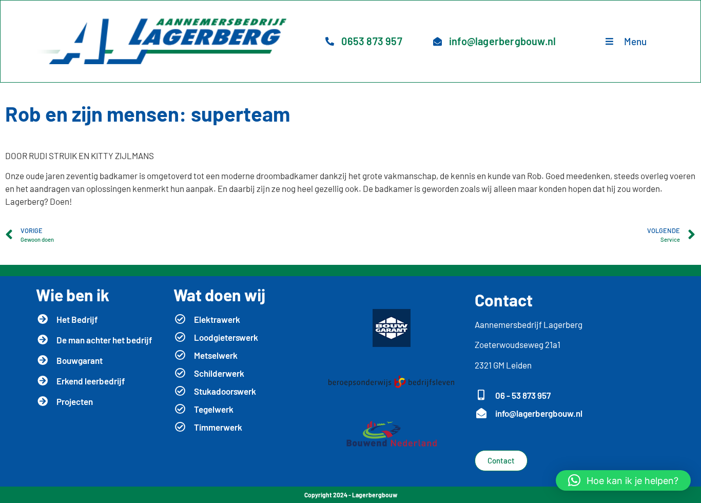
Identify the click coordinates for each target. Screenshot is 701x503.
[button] (623, 480)
